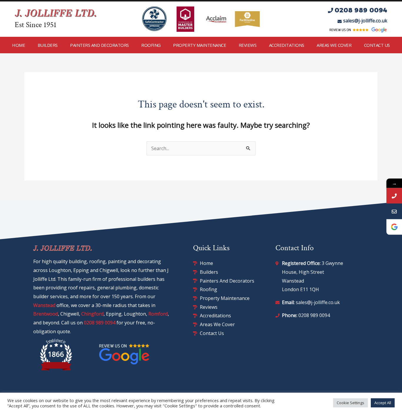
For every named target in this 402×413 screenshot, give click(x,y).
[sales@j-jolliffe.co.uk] (394, 211)
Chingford (92, 314)
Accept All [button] (382, 402)
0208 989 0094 (99, 322)
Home (18, 45)
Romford (158, 314)
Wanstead (44, 305)
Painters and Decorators (99, 45)
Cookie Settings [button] (350, 402)
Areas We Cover (334, 45)
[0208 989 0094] (394, 195)
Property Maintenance (199, 45)
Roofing (151, 45)
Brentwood (45, 314)
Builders (48, 45)
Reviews (248, 45)
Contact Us (377, 45)
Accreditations (286, 45)
